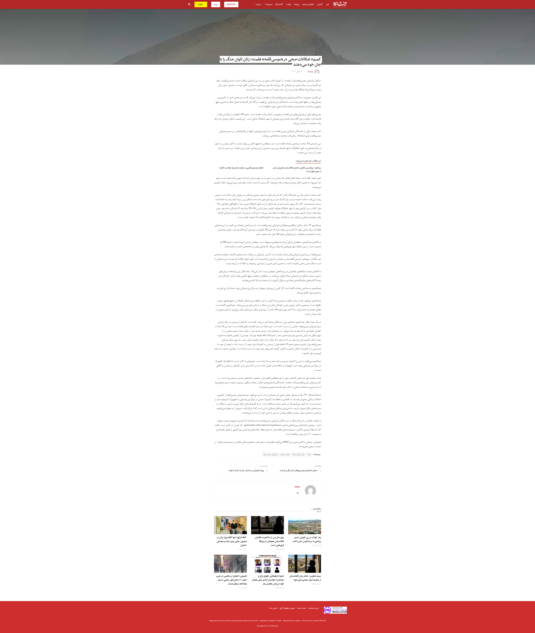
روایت (288, 4)
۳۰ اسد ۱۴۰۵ (242, 549)
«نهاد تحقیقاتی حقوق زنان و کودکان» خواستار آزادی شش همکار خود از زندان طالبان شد (268, 580)
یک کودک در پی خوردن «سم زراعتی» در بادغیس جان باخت (307, 539)
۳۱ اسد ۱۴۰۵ (316, 545)
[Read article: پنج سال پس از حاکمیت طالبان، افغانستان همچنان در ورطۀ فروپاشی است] (267, 525)
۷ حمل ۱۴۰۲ (297, 71)
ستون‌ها (269, 4)
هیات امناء (301, 608)
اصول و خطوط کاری (287, 608)
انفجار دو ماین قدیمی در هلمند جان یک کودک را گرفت (241, 168)
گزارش (320, 4)
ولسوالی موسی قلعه (270, 454)
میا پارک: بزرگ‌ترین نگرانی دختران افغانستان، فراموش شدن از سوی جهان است (297, 169)
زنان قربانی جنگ (298, 454)
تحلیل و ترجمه (308, 4)
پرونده (296, 4)
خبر (327, 4)
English (231, 4)
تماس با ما (273, 608)
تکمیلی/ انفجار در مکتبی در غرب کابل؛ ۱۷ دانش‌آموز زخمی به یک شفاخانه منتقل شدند (231, 580)
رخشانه (310, 71)
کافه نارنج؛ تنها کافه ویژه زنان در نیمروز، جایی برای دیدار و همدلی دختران (232, 541)
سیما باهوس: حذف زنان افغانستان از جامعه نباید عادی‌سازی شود (305, 578)
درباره (258, 4)
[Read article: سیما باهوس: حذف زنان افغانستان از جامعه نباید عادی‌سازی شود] (304, 564)
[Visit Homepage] (340, 5)
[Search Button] (189, 4)
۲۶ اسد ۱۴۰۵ (316, 584)
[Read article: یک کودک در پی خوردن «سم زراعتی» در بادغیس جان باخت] (304, 525)
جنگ (309, 454)
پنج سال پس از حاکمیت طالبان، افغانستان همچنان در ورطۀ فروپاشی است (269, 541)
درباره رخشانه (313, 608)
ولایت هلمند (284, 454)
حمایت (201, 4)
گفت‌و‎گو (279, 4)
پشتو (215, 4)
